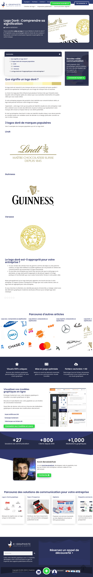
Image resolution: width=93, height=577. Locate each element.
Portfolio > (35, 2)
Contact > (43, 2)
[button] (59, 54)
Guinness (16, 66)
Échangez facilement (11, 418)
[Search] (34, 553)
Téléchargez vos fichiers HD (13, 421)
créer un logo (18, 31)
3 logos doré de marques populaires (23, 61)
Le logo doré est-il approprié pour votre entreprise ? (27, 71)
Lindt (14, 64)
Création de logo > (30, 6)
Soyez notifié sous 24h (12, 414)
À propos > (27, 2)
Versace (16, 69)
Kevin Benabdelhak (48, 465)
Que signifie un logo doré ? (19, 59)
